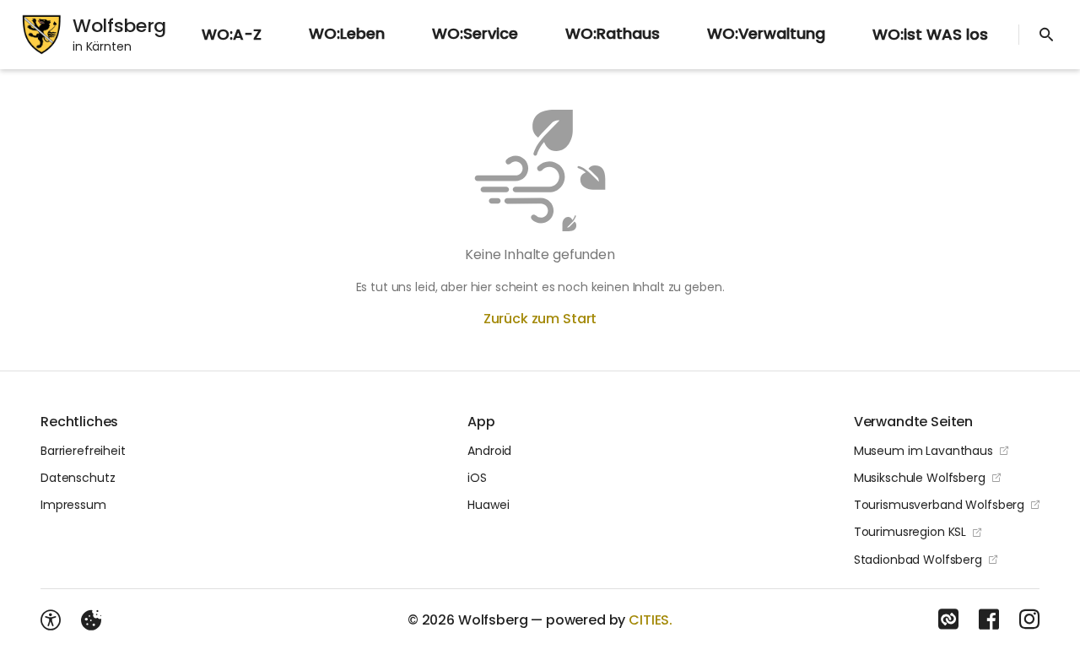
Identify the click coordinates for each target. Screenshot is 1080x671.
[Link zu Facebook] (989, 619)
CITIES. (650, 620)
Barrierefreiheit (83, 450)
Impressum (73, 504)
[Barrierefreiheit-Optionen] (50, 620)
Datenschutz (77, 477)
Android (489, 450)
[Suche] (1046, 34)
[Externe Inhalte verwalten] (91, 620)
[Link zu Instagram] (1029, 619)
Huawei (488, 504)
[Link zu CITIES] (948, 619)
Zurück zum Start (540, 318)
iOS (477, 477)
